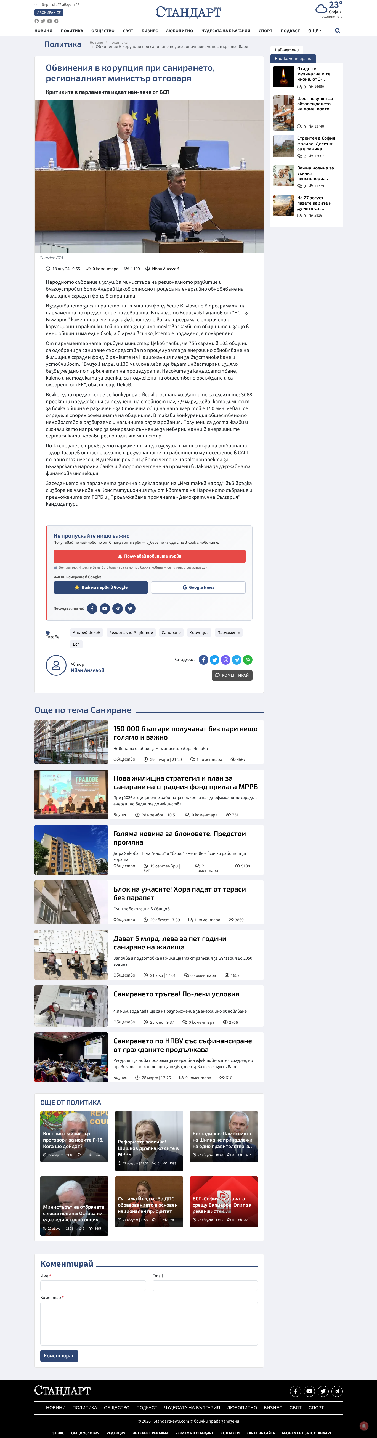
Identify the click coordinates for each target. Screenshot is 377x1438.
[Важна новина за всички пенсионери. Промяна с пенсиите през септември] (283, 175)
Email (158, 1276)
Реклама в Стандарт (194, 1433)
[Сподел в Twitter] (214, 660)
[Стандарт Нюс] (62, 1395)
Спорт (316, 1407)
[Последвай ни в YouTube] (309, 1391)
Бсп (76, 644)
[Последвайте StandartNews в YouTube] (49, 21)
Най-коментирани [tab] (293, 58)
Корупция (199, 633)
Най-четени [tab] (287, 50)
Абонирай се (49, 12)
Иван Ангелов (165, 269)
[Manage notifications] (364, 1425)
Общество (124, 759)
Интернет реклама (150, 1433)
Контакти (230, 1433)
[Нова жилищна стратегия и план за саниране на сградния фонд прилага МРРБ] (71, 794)
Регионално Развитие (131, 633)
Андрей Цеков (86, 633)
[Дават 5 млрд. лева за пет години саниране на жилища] (71, 955)
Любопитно (242, 1407)
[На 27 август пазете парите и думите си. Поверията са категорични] (283, 205)
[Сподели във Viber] (225, 660)
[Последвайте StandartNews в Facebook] (36, 21)
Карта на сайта (260, 1433)
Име (45, 1276)
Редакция (116, 1433)
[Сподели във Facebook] (203, 660)
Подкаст (146, 1407)
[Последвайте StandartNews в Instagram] (43, 21)
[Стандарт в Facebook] (92, 608)
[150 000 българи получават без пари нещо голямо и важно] (71, 742)
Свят (296, 1407)
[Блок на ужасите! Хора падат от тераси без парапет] (71, 902)
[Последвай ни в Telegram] (337, 1391)
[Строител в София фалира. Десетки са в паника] (283, 145)
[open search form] (337, 31)
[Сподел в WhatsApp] (248, 660)
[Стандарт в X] (130, 608)
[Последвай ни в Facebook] (295, 1391)
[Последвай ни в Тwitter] (323, 1391)
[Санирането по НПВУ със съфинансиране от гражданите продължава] (71, 1057)
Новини (96, 42)
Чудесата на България (192, 1407)
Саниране (171, 633)
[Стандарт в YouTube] (105, 608)
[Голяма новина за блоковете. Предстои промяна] (71, 850)
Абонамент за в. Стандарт (307, 1433)
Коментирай (235, 675)
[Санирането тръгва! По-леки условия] (71, 1006)
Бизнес (120, 815)
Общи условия (85, 1433)
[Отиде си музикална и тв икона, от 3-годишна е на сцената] (283, 76)
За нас (58, 1433)
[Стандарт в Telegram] (117, 608)
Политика (118, 42)
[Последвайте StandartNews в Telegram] (56, 21)
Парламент (228, 633)
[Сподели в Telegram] (236, 660)
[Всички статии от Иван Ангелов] (56, 665)
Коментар (52, 1297)
